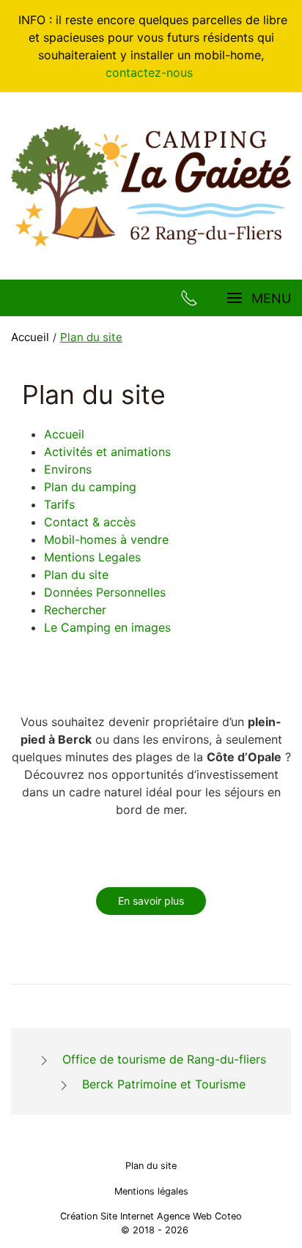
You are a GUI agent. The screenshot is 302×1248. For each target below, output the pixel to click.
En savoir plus (151, 900)
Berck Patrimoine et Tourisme (164, 1084)
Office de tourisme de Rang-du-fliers (164, 1059)
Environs (68, 469)
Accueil (64, 434)
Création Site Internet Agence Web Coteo (151, 1216)
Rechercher (75, 609)
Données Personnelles (105, 592)
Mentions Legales (92, 557)
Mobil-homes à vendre (106, 539)
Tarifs (59, 504)
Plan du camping (90, 486)
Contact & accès (90, 522)
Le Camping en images (107, 627)
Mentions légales (151, 1191)
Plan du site (76, 574)
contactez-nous (151, 72)
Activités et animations (107, 451)
